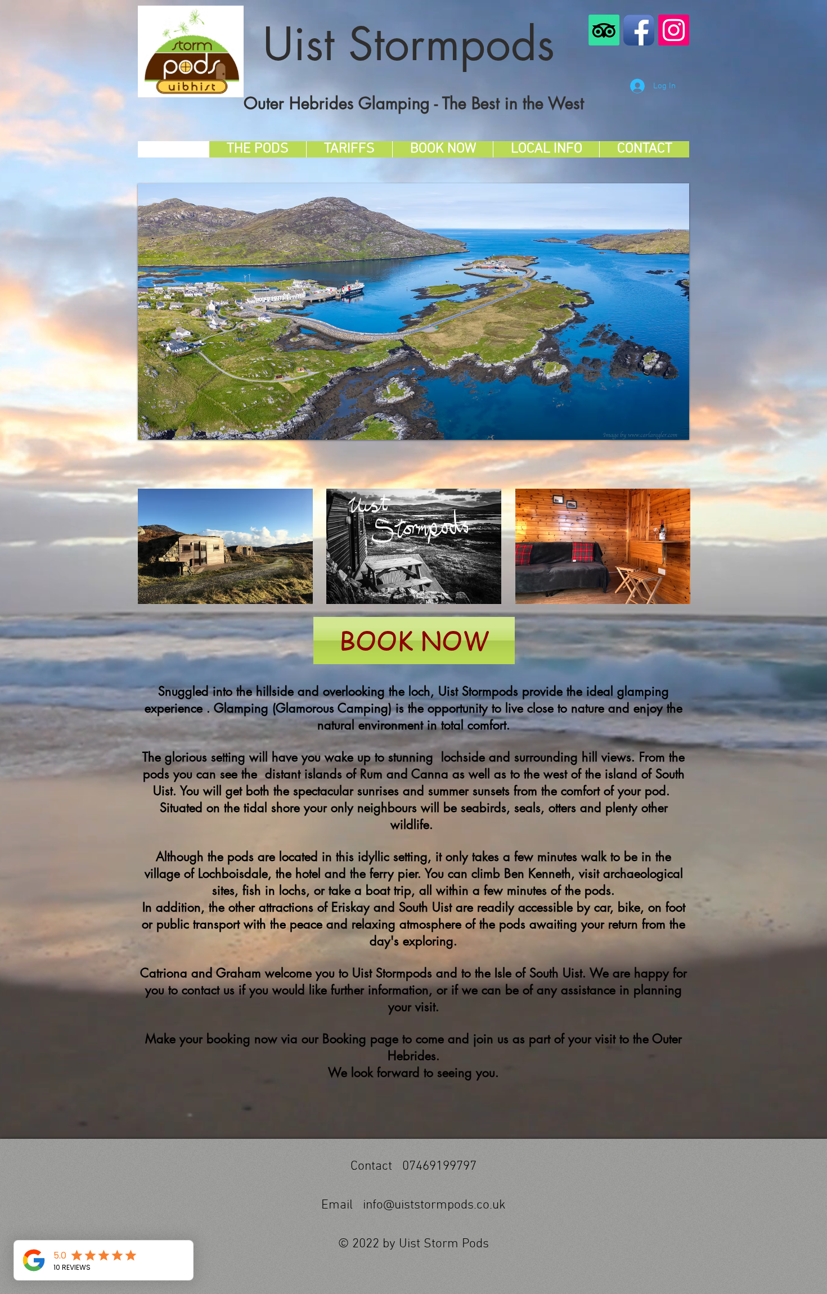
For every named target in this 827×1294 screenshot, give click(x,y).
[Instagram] (673, 30)
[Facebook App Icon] (638, 30)
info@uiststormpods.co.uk (434, 1205)
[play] (665, 430)
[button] (413, 311)
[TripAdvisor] (603, 30)
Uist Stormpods (416, 44)
